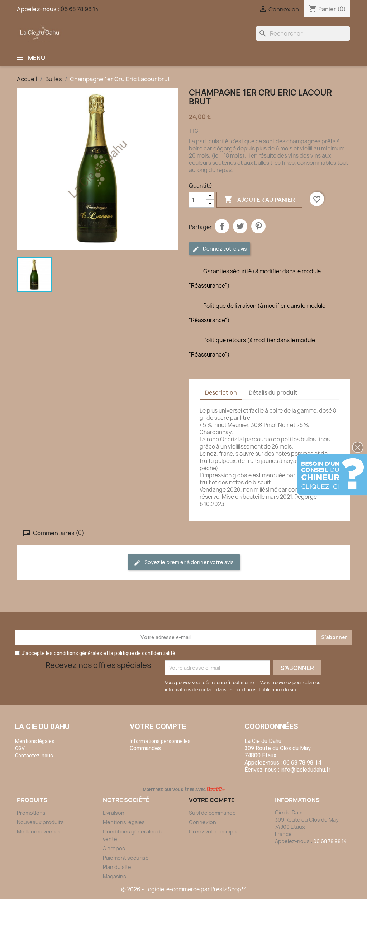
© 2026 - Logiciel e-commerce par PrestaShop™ (183, 889)
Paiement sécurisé (126, 857)
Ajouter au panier (259, 199)
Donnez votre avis (224, 248)
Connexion (202, 822)
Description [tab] (221, 392)
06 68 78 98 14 (80, 9)
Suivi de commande (212, 812)
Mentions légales (124, 822)
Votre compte (158, 726)
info (305, 769)
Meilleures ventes (39, 831)
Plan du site (117, 867)
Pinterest (258, 226)
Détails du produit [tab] (273, 392)
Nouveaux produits (40, 822)
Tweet (240, 226)
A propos (114, 848)
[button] (357, 447)
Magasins (114, 876)
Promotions (31, 812)
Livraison (113, 812)
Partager (222, 226)
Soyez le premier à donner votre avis (188, 562)
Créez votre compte (214, 831)
